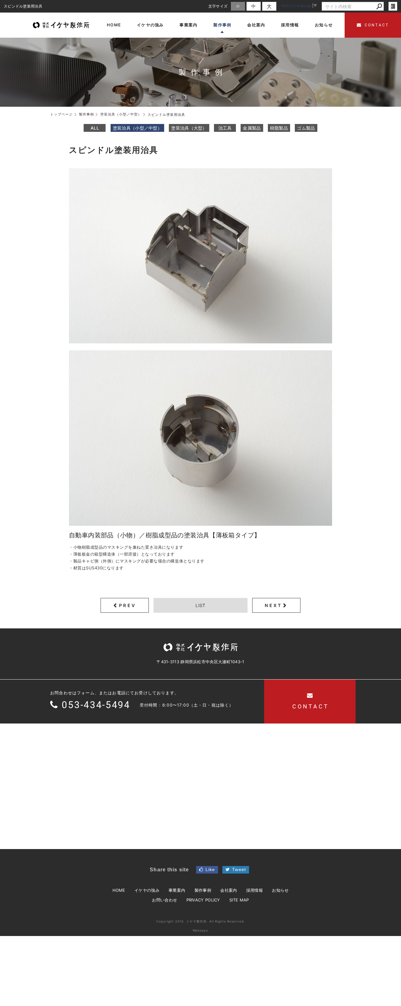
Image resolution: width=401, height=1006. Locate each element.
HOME (118, 890)
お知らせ (280, 890)
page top (382, 989)
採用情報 (254, 890)
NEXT (273, 605)
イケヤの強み (146, 890)
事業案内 (177, 890)
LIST (200, 605)
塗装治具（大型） (189, 128)
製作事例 (203, 890)
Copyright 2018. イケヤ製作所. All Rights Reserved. (200, 921)
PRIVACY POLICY (203, 899)
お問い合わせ (164, 899)
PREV (127, 605)
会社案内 (228, 890)
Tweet (239, 869)
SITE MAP (239, 899)
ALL (95, 128)
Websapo (200, 930)
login (392, 6)
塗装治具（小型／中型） (137, 128)
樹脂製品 (279, 128)
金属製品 (252, 128)
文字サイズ (218, 6)
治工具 (225, 128)
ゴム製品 (306, 128)
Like (210, 869)
